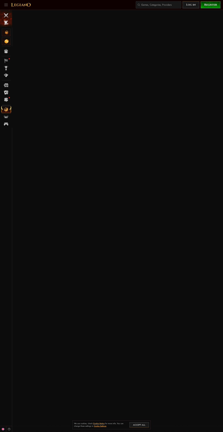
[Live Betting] (6, 116)
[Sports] (6, 109)
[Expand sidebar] (6, 5)
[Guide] (6, 22)
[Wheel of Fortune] (6, 41)
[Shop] (6, 32)
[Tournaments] (6, 68)
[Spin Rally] (6, 61)
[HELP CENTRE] (9, 429)
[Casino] (6, 85)
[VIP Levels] (6, 75)
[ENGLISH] (3, 429)
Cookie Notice (99, 423)
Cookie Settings (100, 426)
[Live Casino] (6, 92)
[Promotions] (6, 51)
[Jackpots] (6, 99)
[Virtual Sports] (6, 124)
